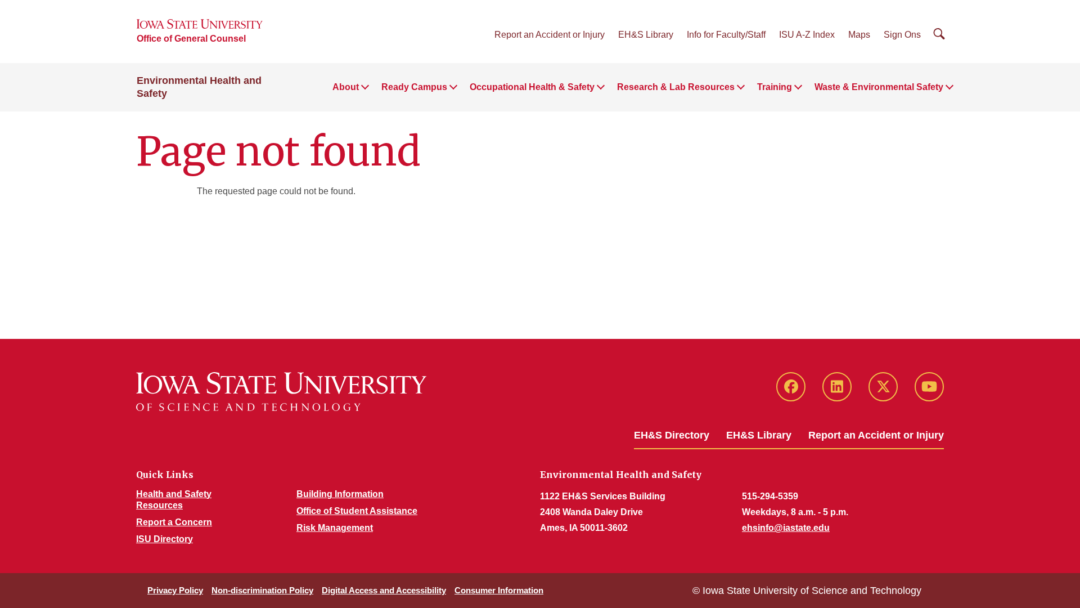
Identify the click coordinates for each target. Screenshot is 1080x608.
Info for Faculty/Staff (726, 34)
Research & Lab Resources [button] (676, 87)
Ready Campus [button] (414, 87)
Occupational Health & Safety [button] (532, 87)
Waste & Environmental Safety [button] (878, 87)
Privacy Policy (175, 590)
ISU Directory (164, 539)
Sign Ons (902, 34)
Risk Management (334, 528)
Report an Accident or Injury (549, 34)
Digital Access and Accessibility (384, 590)
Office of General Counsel (191, 38)
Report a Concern (174, 522)
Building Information (340, 494)
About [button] (345, 87)
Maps (859, 34)
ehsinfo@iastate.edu (786, 528)
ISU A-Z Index (807, 34)
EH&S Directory (671, 435)
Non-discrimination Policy (262, 590)
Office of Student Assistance (356, 511)
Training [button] (774, 87)
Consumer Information (498, 590)
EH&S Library (645, 34)
